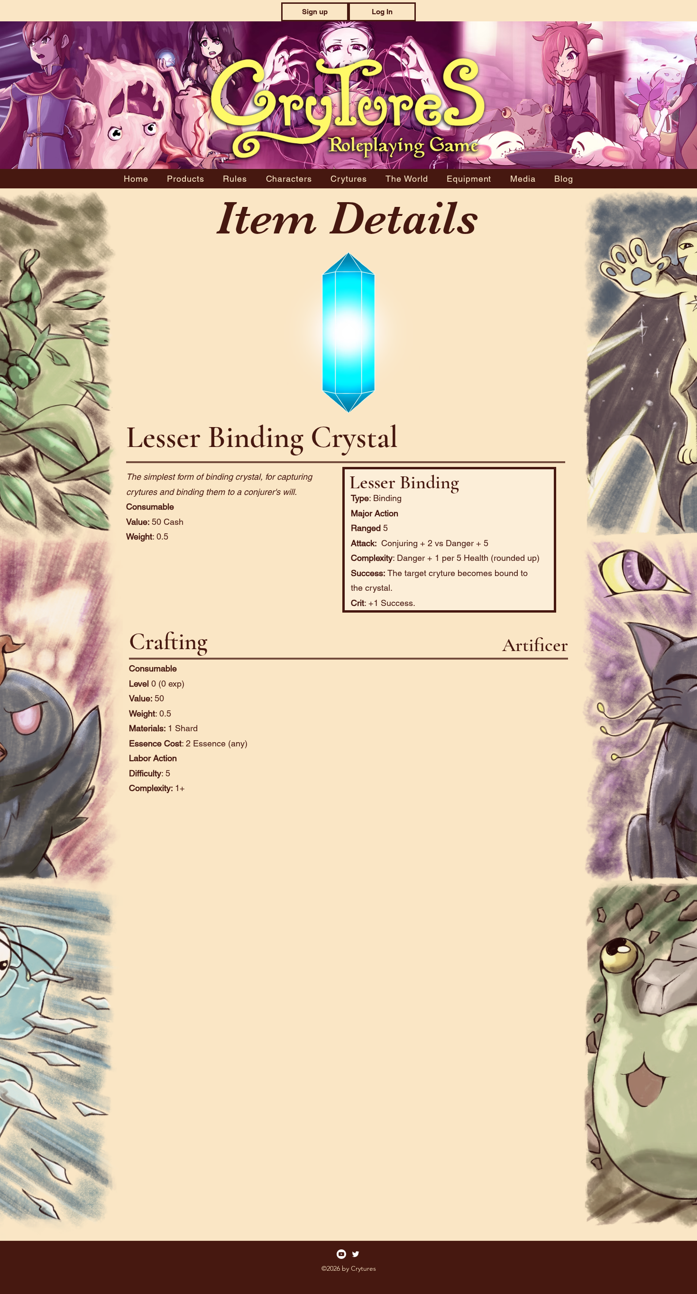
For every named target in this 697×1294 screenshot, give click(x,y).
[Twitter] (355, 1254)
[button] (314, 11)
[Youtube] (341, 1254)
